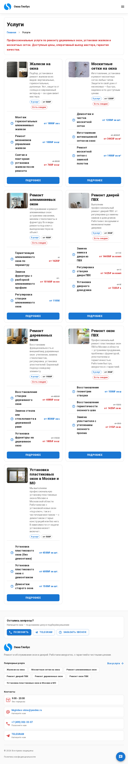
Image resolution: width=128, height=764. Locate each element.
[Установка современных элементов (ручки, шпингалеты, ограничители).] (12, 439)
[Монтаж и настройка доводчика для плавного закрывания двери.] (73, 286)
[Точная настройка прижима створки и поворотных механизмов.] (12, 300)
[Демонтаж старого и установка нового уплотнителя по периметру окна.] (73, 425)
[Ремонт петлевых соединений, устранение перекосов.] (12, 398)
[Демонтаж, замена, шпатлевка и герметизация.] (12, 418)
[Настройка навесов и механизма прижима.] (73, 271)
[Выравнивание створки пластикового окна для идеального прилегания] (73, 391)
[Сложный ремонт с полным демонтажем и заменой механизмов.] (12, 279)
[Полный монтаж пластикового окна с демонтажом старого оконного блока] (12, 571)
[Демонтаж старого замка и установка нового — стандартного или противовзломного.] (73, 254)
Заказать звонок (74, 632)
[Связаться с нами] (120, 756)
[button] (15, 669)
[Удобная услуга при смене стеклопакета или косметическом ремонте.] (12, 162)
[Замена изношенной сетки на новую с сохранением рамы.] (73, 155)
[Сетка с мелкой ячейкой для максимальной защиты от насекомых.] (73, 136)
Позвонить (21, 632)
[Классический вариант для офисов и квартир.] (12, 123)
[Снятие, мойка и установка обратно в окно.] (73, 120)
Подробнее (33, 180)
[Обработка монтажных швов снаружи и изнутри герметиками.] (73, 406)
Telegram (46, 632)
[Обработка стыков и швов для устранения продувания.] (12, 259)
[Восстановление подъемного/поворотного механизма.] (12, 142)
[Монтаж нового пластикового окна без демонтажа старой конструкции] (12, 552)
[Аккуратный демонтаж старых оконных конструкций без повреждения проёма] (12, 586)
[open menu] (122, 6)
